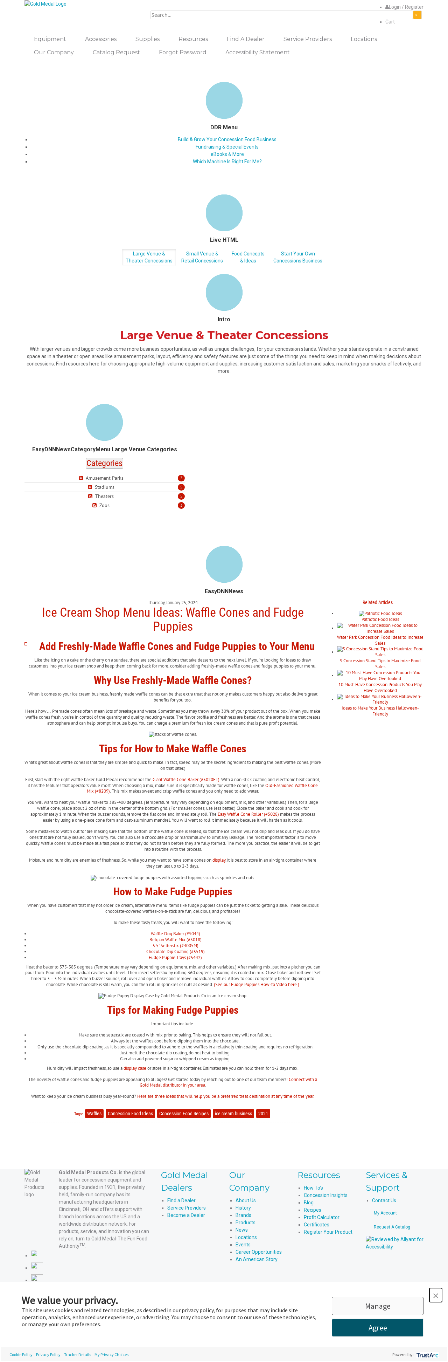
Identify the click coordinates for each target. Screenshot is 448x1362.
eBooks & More (227, 154)
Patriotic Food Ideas (380, 619)
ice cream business (233, 1113)
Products (245, 1222)
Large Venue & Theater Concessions (149, 257)
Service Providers (186, 1208)
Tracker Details (77, 1354)
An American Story (257, 1259)
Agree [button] (378, 1328)
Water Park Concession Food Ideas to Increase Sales (380, 640)
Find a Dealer (181, 1200)
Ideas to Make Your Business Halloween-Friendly (380, 711)
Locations (246, 1237)
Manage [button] (378, 1306)
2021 (263, 1113)
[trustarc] (427, 1354)
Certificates (316, 1224)
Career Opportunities (259, 1252)
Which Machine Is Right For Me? (227, 161)
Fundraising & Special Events (227, 147)
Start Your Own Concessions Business (297, 257)
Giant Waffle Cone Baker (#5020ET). (186, 779)
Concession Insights (326, 1195)
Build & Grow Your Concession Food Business (227, 139)
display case (135, 1068)
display (218, 860)
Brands (243, 1215)
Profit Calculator (322, 1217)
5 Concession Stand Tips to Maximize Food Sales (380, 664)
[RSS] (82, 478)
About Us (246, 1200)
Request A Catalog (392, 1227)
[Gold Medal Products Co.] (45, 3)
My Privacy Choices (111, 1354)
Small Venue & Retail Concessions (202, 257)
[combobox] (281, 15)
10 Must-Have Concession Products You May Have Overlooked (380, 687)
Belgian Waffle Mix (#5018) (175, 940)
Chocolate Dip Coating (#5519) (175, 951)
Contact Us (384, 1200)
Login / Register (406, 7)
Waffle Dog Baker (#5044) (175, 934)
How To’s (313, 1188)
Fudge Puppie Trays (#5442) (175, 957)
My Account (385, 1213)
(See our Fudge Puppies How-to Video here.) (256, 984)
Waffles (94, 1113)
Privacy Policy (48, 1354)
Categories (104, 463)
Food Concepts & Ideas (248, 257)
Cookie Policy (21, 1354)
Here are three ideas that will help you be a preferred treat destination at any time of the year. (225, 1096)
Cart (390, 22)
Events (243, 1244)
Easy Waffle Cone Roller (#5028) (248, 814)
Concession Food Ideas (130, 1113)
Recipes (312, 1210)
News (242, 1230)
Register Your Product (328, 1232)
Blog (309, 1202)
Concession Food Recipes (184, 1113)
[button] (436, 1295)
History (243, 1208)
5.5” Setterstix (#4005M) (175, 946)
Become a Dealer (186, 1215)
